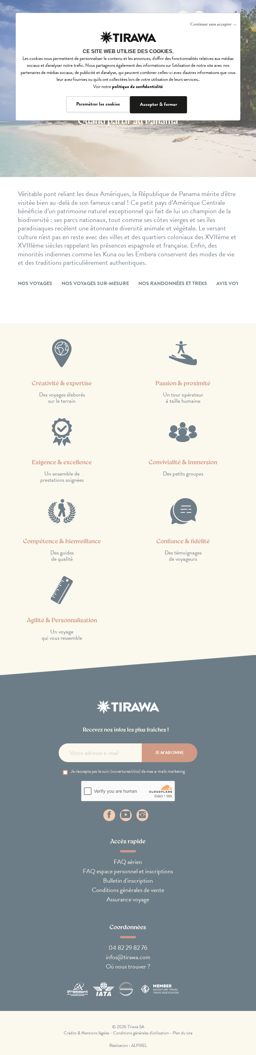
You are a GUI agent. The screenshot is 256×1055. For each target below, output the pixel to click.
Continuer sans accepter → (213, 24)
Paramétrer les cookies (98, 104)
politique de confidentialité (137, 86)
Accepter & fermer (158, 104)
